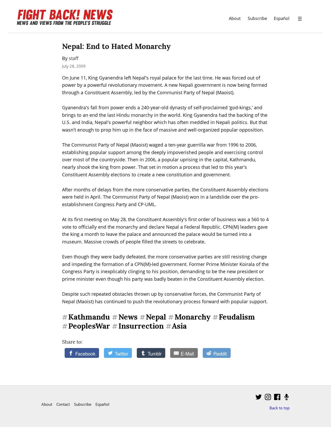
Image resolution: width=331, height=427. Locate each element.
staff (73, 58)
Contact (63, 404)
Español (281, 18)
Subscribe (257, 18)
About (235, 18)
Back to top (279, 407)
